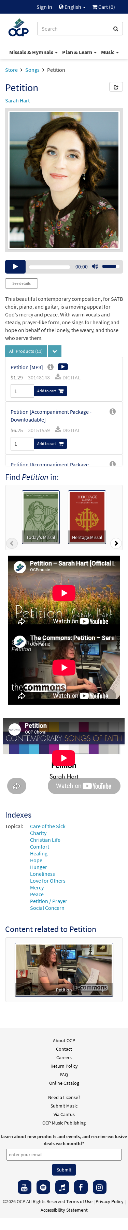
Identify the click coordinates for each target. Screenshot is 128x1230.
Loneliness (42, 873)
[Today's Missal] (41, 516)
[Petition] (64, 969)
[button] (11, 545)
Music (108, 52)
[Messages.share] (116, 87)
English (72, 6)
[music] (62, 1187)
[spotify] (43, 1187)
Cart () (106, 6)
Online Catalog (64, 1083)
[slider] (107, 264)
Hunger (38, 867)
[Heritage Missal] (87, 516)
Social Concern (47, 907)
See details (21, 283)
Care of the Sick (48, 826)
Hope (36, 860)
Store (11, 69)
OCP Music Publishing (64, 1123)
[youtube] (24, 1187)
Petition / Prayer (48, 901)
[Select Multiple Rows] (54, 351)
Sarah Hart (17, 100)
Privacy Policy (110, 1201)
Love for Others (48, 880)
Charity (38, 833)
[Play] (15, 267)
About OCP (64, 1040)
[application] (64, 267)
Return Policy (64, 1066)
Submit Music (64, 1106)
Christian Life (45, 839)
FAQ (64, 1074)
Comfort (39, 846)
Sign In (44, 6)
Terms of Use (79, 1201)
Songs (32, 69)
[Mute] (94, 266)
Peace (37, 894)
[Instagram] (99, 1187)
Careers (64, 1057)
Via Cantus (64, 1114)
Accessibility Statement (64, 1210)
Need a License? (64, 1097)
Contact (64, 1049)
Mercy (37, 887)
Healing (38, 853)
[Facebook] (81, 1187)
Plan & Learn (77, 52)
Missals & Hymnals (31, 52)
